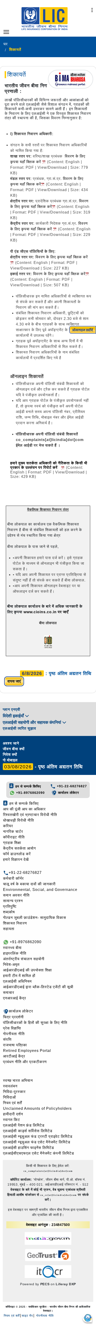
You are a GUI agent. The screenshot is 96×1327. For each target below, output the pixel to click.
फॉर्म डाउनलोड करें (17, 854)
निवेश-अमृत (11, 964)
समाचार (8, 992)
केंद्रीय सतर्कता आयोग (19, 848)
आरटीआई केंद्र (14, 1056)
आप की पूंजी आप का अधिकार (24, 809)
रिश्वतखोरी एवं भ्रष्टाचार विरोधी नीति (30, 815)
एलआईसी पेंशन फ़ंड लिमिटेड (24, 1125)
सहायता (8, 929)
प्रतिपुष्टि (10, 906)
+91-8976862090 (30, 793)
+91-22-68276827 (71, 786)
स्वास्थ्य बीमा (12, 948)
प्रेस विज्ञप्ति (12, 1028)
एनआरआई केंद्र (14, 998)
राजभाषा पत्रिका (15, 1045)
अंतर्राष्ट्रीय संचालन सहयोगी (24, 959)
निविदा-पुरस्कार (14, 1092)
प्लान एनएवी (11, 709)
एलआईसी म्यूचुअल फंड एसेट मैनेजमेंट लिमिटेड (36, 1142)
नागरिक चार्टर (13, 831)
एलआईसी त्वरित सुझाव (19, 728)
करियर (8, 826)
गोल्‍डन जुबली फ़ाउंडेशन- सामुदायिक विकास (34, 918)
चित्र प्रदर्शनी (13, 1017)
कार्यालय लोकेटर (68, 793)
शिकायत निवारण (15, 923)
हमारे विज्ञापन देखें (16, 859)
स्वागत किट (11, 1120)
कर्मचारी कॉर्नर (13, 878)
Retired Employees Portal (27, 1051)
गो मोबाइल (10, 760)
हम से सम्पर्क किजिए (27, 786)
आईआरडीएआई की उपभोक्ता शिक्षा (27, 970)
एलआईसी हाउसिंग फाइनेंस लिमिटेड (28, 1148)
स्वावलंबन (10, 1086)
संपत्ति (7, 1039)
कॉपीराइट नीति (14, 837)
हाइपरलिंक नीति (14, 953)
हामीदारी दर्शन (13, 1114)
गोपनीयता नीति (14, 1034)
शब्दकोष (9, 912)
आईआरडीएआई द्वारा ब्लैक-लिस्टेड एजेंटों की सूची (38, 987)
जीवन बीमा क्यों (14, 749)
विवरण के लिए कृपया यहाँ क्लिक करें (59, 274)
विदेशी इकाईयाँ (14, 716)
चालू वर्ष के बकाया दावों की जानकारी (29, 884)
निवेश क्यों (10, 754)
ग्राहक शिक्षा (12, 843)
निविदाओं (9, 1097)
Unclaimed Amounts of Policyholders (37, 1108)
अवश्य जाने (11, 743)
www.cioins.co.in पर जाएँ (46, 612)
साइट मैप (27, 1315)
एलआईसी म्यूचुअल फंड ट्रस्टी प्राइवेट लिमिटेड (37, 1136)
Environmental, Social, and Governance (40, 890)
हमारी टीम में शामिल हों (19, 976)
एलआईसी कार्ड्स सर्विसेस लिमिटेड (27, 1131)
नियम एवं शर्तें (12, 1103)
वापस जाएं (14, 681)
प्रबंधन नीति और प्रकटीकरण (25, 1062)
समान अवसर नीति (16, 895)
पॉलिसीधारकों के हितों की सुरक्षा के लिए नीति (35, 1023)
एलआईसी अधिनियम (17, 981)
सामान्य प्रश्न (13, 901)
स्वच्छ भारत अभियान (18, 1080)
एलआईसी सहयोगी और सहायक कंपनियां (32, 722)
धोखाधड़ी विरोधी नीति (18, 820)
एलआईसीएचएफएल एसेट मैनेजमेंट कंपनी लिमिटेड (38, 1153)
